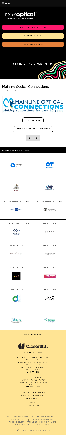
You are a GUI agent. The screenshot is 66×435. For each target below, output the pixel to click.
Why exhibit (33, 399)
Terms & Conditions (42, 419)
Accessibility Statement (23, 422)
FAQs (33, 402)
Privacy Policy (20, 419)
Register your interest (33, 392)
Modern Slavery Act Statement (33, 425)
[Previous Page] (29, 138)
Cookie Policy (47, 422)
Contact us (33, 405)
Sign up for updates (33, 395)
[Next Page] (36, 138)
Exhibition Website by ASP (36, 431)
